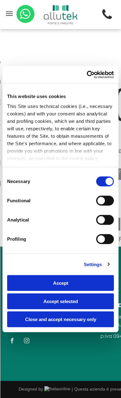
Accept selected (60, 301)
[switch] (105, 201)
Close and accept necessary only (60, 319)
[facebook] (12, 341)
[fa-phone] (107, 19)
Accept (60, 283)
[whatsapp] (25, 15)
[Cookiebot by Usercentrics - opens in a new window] (87, 74)
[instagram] (26, 341)
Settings (93, 264)
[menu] (9, 13)
